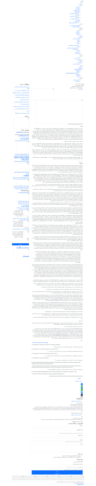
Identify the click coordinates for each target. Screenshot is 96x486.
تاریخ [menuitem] (81, 56)
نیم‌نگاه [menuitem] (78, 34)
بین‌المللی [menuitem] (80, 67)
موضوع (81, 439)
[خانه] (81, 1)
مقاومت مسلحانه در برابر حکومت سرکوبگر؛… (20, 92)
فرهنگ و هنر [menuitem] (79, 60)
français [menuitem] (78, 74)
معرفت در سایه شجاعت (24, 99)
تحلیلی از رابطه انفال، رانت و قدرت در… (21, 90)
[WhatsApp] (57, 389)
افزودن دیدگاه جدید (78, 381)
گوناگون (79, 378)
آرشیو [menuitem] (81, 78)
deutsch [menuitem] (78, 70)
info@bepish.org (80, 484)
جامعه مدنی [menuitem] (79, 37)
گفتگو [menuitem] (81, 36)
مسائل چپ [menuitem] (77, 32)
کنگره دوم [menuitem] (78, 17)
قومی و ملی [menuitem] (77, 52)
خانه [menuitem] (81, 2)
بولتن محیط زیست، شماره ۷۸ (23, 202)
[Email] (57, 397)
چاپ (82, 382)
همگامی (26, 175)
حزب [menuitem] (81, 5)
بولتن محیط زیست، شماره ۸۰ (23, 192)
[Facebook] (57, 393)
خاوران (28, 110)
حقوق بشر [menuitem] (78, 42)
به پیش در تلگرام (23, 247)
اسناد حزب (25, 205)
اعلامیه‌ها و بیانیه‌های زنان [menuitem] (72, 45)
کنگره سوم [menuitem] (77, 14)
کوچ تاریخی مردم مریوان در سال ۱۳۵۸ (22, 113)
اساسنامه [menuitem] (78, 6)
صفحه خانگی (80, 435)
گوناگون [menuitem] (78, 50)
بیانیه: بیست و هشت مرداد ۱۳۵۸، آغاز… (22, 97)
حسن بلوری (80, 89)
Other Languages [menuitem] (78, 69)
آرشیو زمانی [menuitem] (77, 81)
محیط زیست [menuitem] (79, 62)
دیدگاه (81, 444)
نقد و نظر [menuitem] (78, 33)
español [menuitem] (78, 75)
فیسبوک (26, 256)
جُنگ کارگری (24, 138)
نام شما (81, 425)
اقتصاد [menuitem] (78, 40)
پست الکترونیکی (80, 429)
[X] (57, 395)
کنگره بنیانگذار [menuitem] (77, 21)
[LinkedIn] (57, 388)
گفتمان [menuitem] (80, 28)
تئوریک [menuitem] (80, 66)
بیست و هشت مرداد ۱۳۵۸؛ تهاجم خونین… (21, 101)
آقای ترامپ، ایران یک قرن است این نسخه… (21, 106)
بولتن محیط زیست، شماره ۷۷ (23, 203)
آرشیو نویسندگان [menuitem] (76, 79)
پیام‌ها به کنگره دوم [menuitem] (73, 18)
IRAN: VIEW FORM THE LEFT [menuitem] (71, 73)
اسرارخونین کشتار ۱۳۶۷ (24, 104)
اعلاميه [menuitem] (80, 24)
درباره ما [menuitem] (80, 77)
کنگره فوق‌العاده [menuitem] (77, 10)
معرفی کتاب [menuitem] (77, 53)
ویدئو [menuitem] (81, 65)
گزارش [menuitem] (80, 54)
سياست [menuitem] (80, 29)
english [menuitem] (78, 71)
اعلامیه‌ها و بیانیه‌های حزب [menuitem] (75, 25)
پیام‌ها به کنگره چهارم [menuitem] (73, 13)
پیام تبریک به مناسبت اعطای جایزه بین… (21, 108)
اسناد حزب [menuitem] (78, 8)
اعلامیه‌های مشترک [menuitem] (76, 26)
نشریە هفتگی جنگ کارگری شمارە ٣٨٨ (22, 95)
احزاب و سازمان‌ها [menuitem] (76, 38)
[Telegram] (57, 391)
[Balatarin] (57, 386)
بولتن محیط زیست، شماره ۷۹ (23, 201)
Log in (72, 401)
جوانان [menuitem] (78, 41)
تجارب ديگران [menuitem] (77, 58)
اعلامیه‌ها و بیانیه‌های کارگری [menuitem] (72, 48)
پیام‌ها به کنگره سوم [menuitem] (73, 16)
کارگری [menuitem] (78, 46)
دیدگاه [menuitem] (81, 61)
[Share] (57, 384)
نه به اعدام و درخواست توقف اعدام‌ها (22, 188)
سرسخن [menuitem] (80, 4)
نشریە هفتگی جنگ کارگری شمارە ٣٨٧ (22, 154)
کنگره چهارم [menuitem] (77, 12)
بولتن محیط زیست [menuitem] (76, 63)
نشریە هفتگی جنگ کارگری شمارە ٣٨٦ (22, 155)
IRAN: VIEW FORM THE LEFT (21, 158)
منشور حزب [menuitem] (77, 9)
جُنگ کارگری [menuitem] (75, 49)
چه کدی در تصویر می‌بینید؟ (78, 464)
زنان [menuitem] (79, 44)
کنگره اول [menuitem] (78, 20)
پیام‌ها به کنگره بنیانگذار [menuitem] (73, 22)
